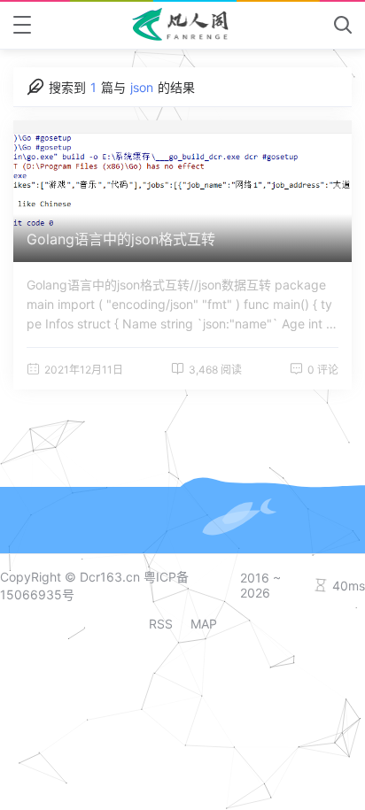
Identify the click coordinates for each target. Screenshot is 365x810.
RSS (161, 623)
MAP (203, 623)
